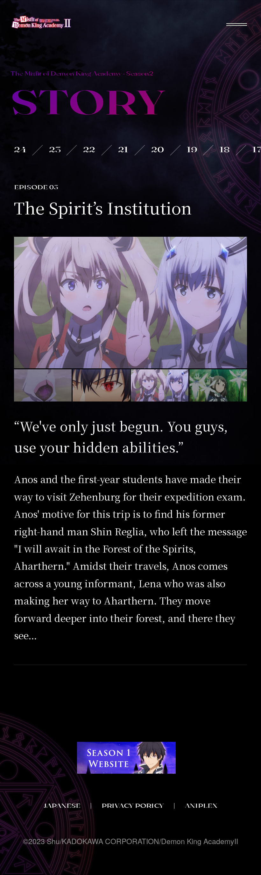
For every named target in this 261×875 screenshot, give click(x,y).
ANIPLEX (201, 805)
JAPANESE (62, 805)
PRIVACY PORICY (133, 805)
